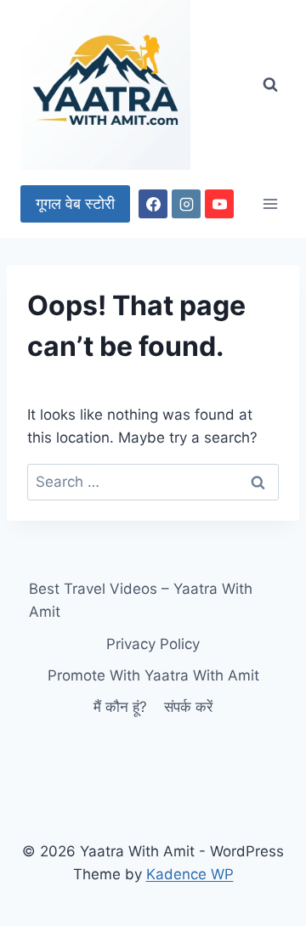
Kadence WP (190, 874)
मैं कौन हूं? (120, 706)
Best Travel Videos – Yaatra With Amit (140, 600)
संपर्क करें (188, 706)
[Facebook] (153, 203)
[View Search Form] (270, 85)
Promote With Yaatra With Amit (153, 675)
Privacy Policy (153, 643)
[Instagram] (186, 203)
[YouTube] (219, 203)
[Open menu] (270, 203)
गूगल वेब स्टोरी (75, 203)
